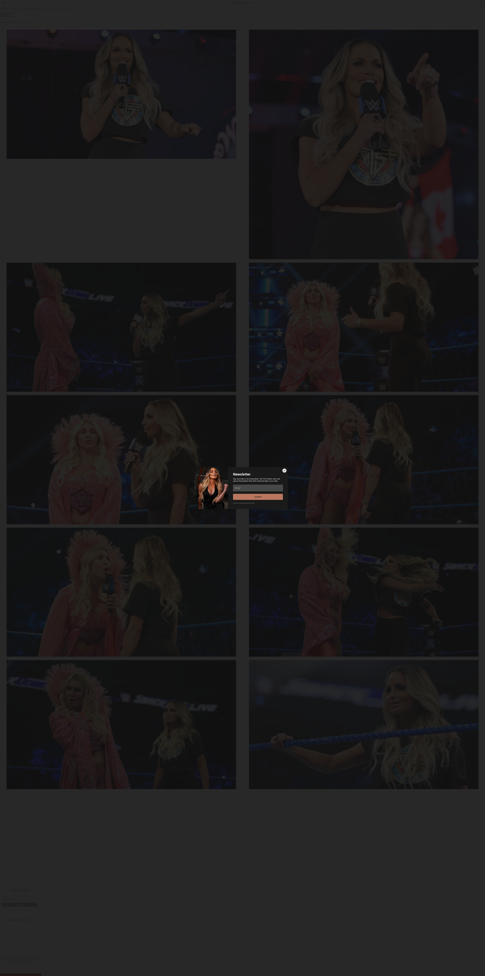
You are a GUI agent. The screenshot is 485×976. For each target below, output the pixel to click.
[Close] (284, 471)
